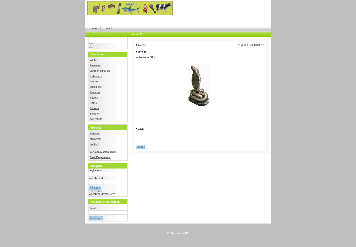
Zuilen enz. (96, 86)
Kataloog (95, 133)
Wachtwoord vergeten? (102, 194)
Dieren (94, 81)
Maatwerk (95, 138)
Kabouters (96, 76)
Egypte (94, 97)
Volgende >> (257, 44)
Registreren (95, 191)
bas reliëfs (96, 119)
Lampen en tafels (100, 70)
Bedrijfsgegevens (100, 157)
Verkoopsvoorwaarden (103, 152)
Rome (93, 103)
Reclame (95, 92)
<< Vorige (242, 44)
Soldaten (95, 113)
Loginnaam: (95, 170)
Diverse (94, 108)
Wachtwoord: (96, 178)
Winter (93, 60)
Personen (95, 65)
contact (94, 144)
